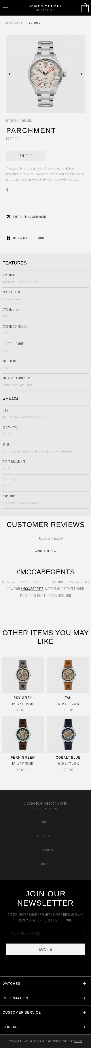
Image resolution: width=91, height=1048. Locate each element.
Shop (45, 822)
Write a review (45, 551)
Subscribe (46, 949)
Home (9, 23)
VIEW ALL (20, 23)
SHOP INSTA (45, 849)
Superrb (78, 1041)
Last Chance (46, 836)
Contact (45, 863)
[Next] (65, 74)
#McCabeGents (32, 588)
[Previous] (26, 74)
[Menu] (6, 7)
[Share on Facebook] (8, 189)
